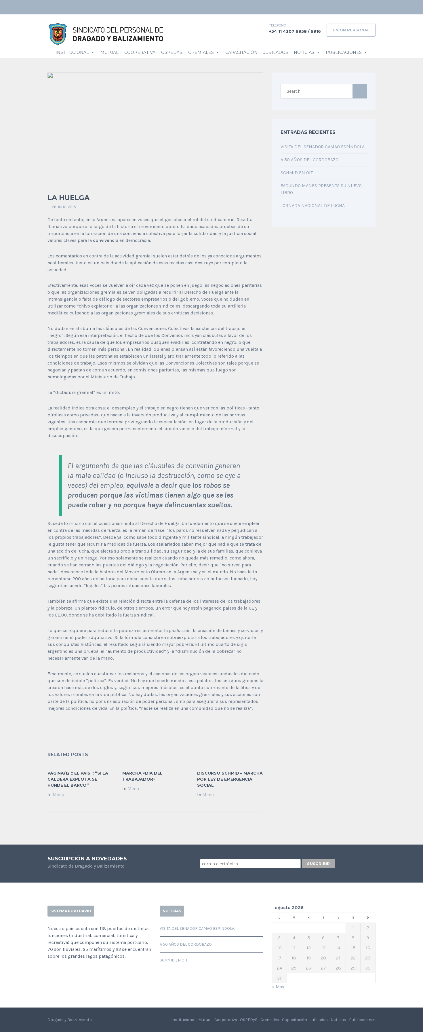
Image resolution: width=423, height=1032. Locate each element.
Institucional (72, 52)
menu (58, 794)
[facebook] (362, 7)
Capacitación (241, 52)
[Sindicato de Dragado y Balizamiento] (106, 34)
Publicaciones (344, 52)
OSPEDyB (171, 52)
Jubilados (275, 52)
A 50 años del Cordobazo (309, 159)
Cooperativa (139, 52)
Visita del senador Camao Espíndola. (323, 146)
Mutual (109, 52)
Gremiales (201, 52)
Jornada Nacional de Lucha (313, 205)
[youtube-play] (371, 7)
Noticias (304, 52)
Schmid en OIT (297, 172)
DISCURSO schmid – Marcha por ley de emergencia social (230, 779)
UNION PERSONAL (351, 30)
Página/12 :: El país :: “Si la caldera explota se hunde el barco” (77, 779)
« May (278, 986)
